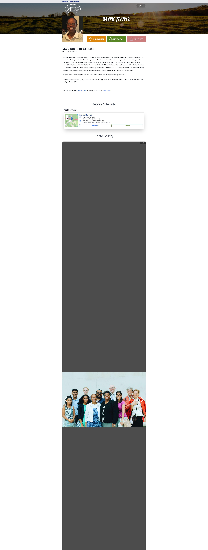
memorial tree (82, 90)
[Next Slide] (142, 399)
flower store (106, 90)
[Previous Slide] (65, 399)
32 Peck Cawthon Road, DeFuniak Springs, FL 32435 (96, 122)
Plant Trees (127, 125)
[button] (72, 118)
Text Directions (95, 125)
